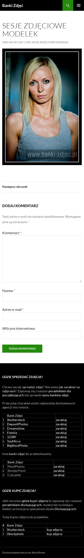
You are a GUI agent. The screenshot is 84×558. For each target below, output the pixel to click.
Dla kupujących (65, 509)
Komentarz (12, 233)
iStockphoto (15, 534)
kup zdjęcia (54, 529)
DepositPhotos (17, 424)
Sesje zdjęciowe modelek (50, 42)
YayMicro (14, 441)
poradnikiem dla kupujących (21, 505)
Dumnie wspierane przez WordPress (23, 552)
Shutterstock (16, 420)
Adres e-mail (13, 309)
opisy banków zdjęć (55, 395)
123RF (11, 437)
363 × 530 (24, 42)
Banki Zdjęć (12, 5)
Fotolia (12, 433)
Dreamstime (15, 428)
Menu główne (78, 5)
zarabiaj (61, 420)
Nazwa (8, 290)
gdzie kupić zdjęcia (35, 501)
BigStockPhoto (17, 445)
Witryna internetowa (18, 328)
